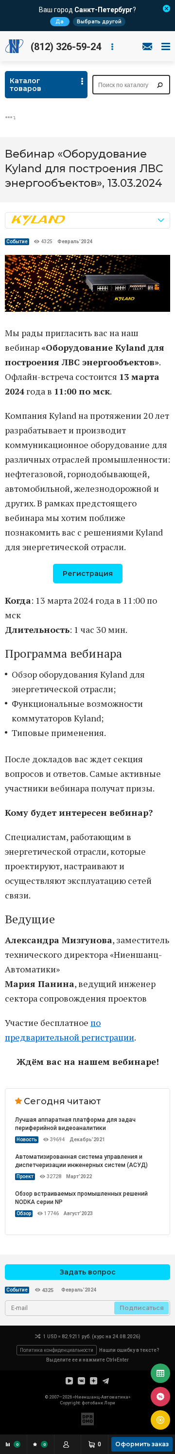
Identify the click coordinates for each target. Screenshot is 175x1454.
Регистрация (88, 573)
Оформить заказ (142, 1444)
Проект (25, 1176)
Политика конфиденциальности (56, 1350)
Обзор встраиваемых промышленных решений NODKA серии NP (81, 1197)
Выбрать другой (99, 21)
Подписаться (142, 1307)
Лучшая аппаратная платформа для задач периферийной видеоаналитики (75, 1123)
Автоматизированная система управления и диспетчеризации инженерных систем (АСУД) (81, 1160)
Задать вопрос (88, 1272)
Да (59, 21)
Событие (17, 241)
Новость (27, 1139)
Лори (109, 1402)
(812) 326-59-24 (66, 47)
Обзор (24, 1213)
